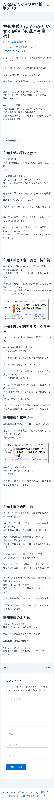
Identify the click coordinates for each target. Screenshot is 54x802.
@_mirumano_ (12, 50)
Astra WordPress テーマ (33, 796)
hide (17, 141)
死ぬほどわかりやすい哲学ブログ (22, 6)
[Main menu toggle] (48, 6)
